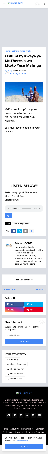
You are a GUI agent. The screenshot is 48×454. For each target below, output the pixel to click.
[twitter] (14, 415)
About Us (15, 429)
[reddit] (33, 415)
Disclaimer (7, 432)
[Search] (44, 4)
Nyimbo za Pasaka (15, 373)
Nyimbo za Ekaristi (15, 378)
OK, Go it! (24, 446)
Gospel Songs (13, 359)
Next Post (40, 289)
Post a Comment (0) (24, 279)
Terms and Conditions (35, 432)
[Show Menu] (4, 4)
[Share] (41, 72)
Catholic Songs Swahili (22, 51)
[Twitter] (19, 231)
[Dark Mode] (37, 4)
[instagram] (27, 415)
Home (7, 51)
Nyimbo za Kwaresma (16, 364)
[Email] (25, 231)
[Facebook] (13, 231)
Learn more (21, 440)
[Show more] (31, 231)
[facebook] (8, 415)
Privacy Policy (27, 429)
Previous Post (10, 289)
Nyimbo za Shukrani (16, 369)
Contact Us (40, 429)
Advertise (19, 432)
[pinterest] (21, 415)
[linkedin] (39, 415)
